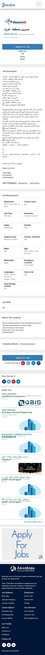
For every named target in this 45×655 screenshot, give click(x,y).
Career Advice (7, 618)
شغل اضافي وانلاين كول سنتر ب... (16, 477)
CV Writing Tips (7, 615)
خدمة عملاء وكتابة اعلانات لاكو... (15, 457)
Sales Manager (9, 410)
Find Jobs (5, 596)
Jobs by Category (8, 599)
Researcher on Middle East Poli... (17, 434)
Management (22, 183)
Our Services (29, 611)
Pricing (26, 603)
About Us (5, 627)
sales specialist (9, 394)
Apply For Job (22, 46)
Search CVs (28, 599)
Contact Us (6, 631)
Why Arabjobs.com (31, 618)
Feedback (5, 634)
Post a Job (28, 596)
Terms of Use (29, 615)
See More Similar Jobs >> (33, 522)
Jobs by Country (8, 603)
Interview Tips (7, 611)
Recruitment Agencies (27, 344)
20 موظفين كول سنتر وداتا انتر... (16, 499)
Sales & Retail (34, 183)
